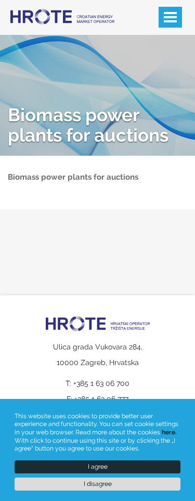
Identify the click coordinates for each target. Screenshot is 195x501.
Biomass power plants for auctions (88, 125)
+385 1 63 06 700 (101, 383)
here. (169, 432)
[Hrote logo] (54, 10)
